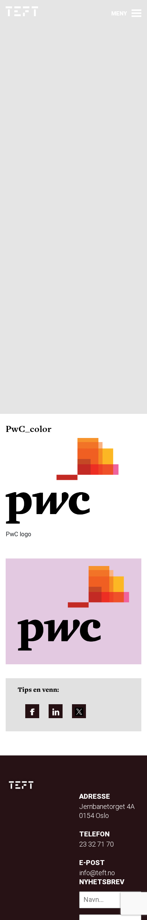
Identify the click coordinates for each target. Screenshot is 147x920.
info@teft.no (97, 873)
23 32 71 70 (96, 844)
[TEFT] (23, 785)
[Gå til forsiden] (22, 11)
